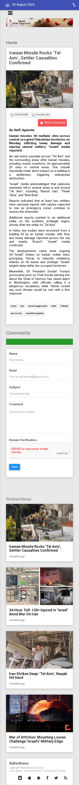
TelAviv (64, 306)
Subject (14, 387)
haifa (53, 306)
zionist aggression (37, 306)
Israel (13, 306)
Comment (16, 404)
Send (15, 466)
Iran (22, 306)
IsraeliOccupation (35, 313)
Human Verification (23, 440)
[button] (20, 778)
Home (11, 42)
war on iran (16, 313)
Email (13, 370)
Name (13, 353)
